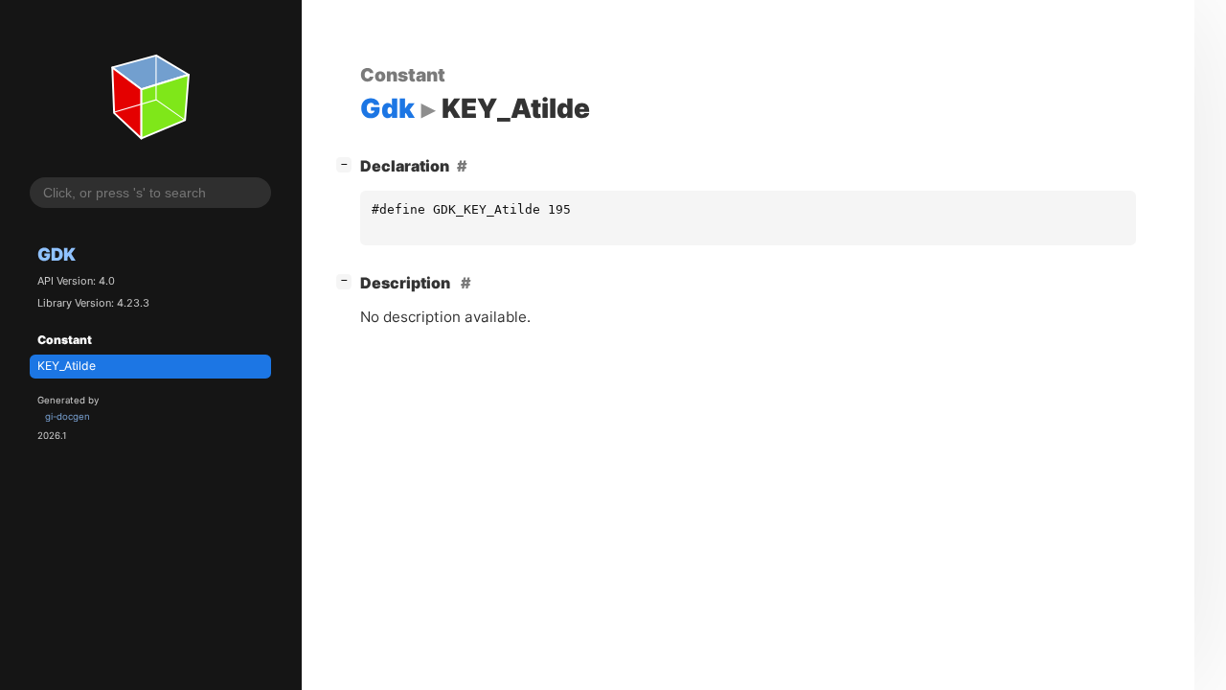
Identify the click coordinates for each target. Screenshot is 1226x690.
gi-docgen (67, 416)
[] (347, 163)
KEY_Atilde (66, 365)
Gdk (56, 253)
